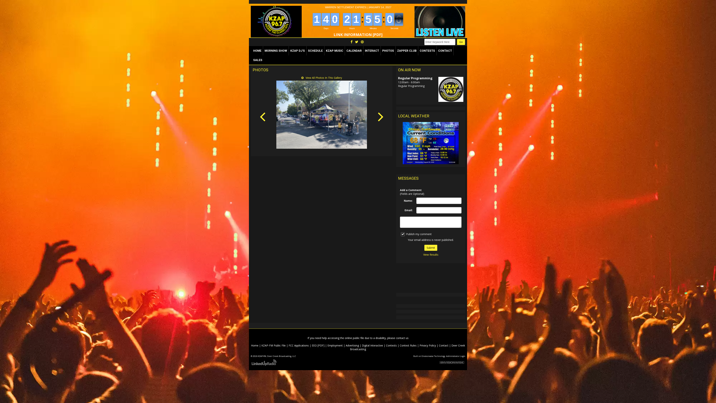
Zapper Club (407, 50)
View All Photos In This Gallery (323, 77)
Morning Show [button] (276, 50)
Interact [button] (372, 50)
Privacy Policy (428, 345)
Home (257, 50)
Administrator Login (455, 356)
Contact (443, 345)
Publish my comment (419, 234)
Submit (431, 247)
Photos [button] (388, 50)
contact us (402, 338)
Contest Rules (408, 345)
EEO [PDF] (318, 345)
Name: (408, 200)
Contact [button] (445, 50)
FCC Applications (299, 345)
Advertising (352, 345)
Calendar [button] (354, 50)
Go (461, 42)
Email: (409, 210)
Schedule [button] (315, 50)
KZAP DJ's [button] (297, 50)
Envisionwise (428, 356)
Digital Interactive (372, 345)
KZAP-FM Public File (273, 345)
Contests (391, 345)
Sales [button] (257, 60)
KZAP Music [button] (334, 50)
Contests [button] (427, 50)
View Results (430, 254)
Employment (335, 345)
